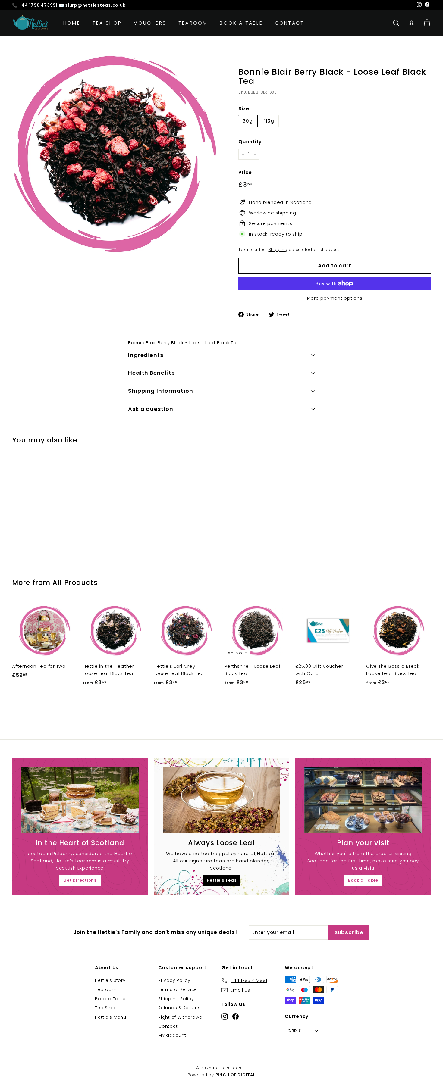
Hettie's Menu (110, 1017)
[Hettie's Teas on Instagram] (225, 1016)
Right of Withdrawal (180, 1017)
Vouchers (150, 23)
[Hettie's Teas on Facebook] (235, 1016)
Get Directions (79, 880)
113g (269, 121)
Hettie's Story (110, 980)
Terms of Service (177, 989)
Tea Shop (107, 23)
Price (245, 172)
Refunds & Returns (179, 1008)
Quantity (250, 141)
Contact (289, 23)
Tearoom (193, 23)
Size (243, 108)
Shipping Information (160, 391)
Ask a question (150, 409)
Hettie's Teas (222, 880)
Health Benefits (151, 372)
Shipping (278, 249)
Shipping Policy (176, 999)
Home (71, 23)
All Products (74, 582)
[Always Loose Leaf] (221, 800)
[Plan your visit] (363, 800)
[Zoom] (115, 154)
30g (248, 121)
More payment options (335, 298)
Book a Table (241, 23)
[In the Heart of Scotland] (80, 800)
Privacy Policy (174, 980)
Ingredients (145, 355)
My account (172, 1035)
